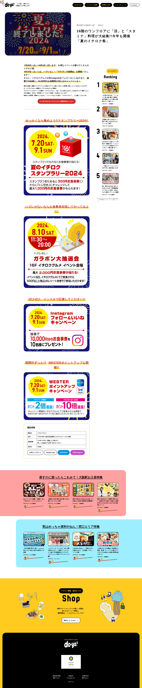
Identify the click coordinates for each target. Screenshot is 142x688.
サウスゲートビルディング (86, 25)
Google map (50, 452)
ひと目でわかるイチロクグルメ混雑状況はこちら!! (56, 101)
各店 (44, 443)
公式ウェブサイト (35, 452)
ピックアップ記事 (92, 5)
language (134, 5)
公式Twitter (64, 452)
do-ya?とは (78, 5)
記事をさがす (106, 5)
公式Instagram (77, 452)
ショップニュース (120, 5)
